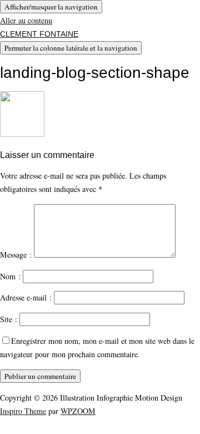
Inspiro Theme (23, 411)
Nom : (10, 276)
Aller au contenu (26, 20)
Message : (16, 254)
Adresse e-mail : (26, 297)
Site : (8, 319)
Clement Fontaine (39, 33)
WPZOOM (78, 411)
